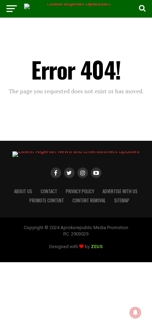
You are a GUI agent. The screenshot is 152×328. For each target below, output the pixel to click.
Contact (49, 191)
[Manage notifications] (135, 312)
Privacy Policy (80, 191)
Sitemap (121, 200)
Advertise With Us (120, 191)
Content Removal (89, 200)
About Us (23, 191)
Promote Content (46, 200)
